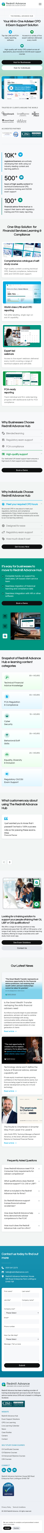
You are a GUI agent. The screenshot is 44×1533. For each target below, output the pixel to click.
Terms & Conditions (19, 1507)
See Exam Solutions (22, 942)
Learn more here (8, 1524)
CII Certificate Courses (10, 1449)
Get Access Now (22, 547)
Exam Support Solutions (11, 1419)
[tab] (22, 433)
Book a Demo (22, 470)
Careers (5, 1436)
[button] (40, 4)
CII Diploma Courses (9, 1452)
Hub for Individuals (22, 68)
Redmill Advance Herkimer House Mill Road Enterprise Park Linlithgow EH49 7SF (18, 1477)
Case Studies (7, 1432)
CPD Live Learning (9, 1422)
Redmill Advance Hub (10, 1416)
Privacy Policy (6, 1507)
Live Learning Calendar (10, 1426)
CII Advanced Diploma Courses (13, 1456)
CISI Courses (6, 1459)
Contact (5, 1439)
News (4, 1429)
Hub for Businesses (22, 62)
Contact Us (22, 948)
